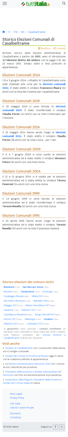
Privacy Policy (17, 397)
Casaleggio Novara (16, 296)
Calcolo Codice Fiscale (22, 407)
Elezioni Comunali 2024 (21, 75)
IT (9, 32)
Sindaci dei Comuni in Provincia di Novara (26, 355)
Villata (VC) (40, 296)
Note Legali (16, 393)
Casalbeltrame (36, 32)
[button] (63, 3)
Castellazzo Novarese (18, 314)
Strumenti (15, 413)
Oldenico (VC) (31, 310)
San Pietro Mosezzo (17, 300)
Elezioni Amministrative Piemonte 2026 (29, 363)
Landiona (11, 310)
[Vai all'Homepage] (35, 3)
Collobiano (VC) (38, 323)
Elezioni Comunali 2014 (21, 127)
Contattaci (15, 417)
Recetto (11, 291)
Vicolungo (50, 291)
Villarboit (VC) (14, 323)
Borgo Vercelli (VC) (47, 314)
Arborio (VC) (13, 319)
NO (23, 32)
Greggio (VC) (13, 305)
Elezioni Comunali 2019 (21, 101)
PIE (16, 32)
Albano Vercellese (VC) (40, 305)
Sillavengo (33, 319)
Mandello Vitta (43, 300)
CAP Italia (15, 403)
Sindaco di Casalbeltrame (19, 348)
